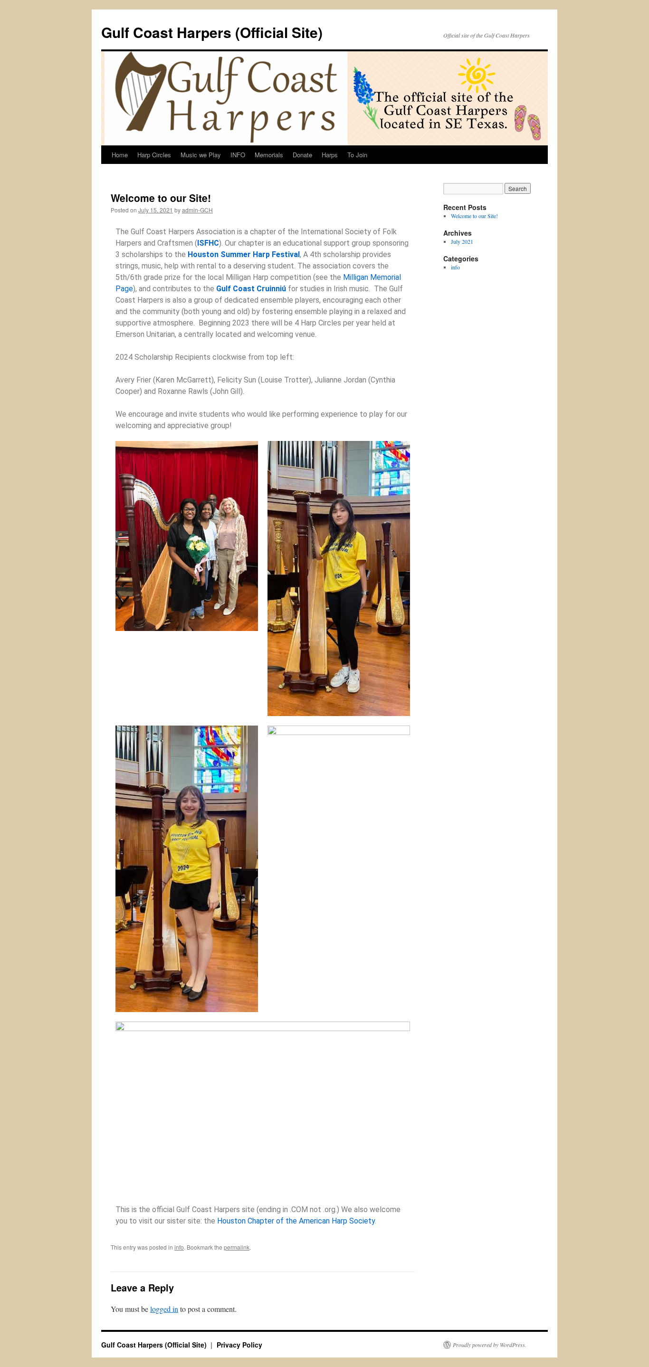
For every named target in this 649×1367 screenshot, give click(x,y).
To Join (357, 154)
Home (120, 154)
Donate (302, 154)
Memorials (269, 154)
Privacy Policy (239, 1344)
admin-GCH (197, 210)
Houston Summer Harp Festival (244, 254)
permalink (236, 1247)
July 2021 (462, 241)
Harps (330, 154)
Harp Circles (154, 154)
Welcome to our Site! (474, 216)
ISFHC (208, 243)
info (179, 1247)
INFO (237, 154)
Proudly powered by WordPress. (489, 1344)
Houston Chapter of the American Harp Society (296, 1220)
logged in (164, 1309)
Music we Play (201, 154)
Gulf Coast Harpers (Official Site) (212, 32)
